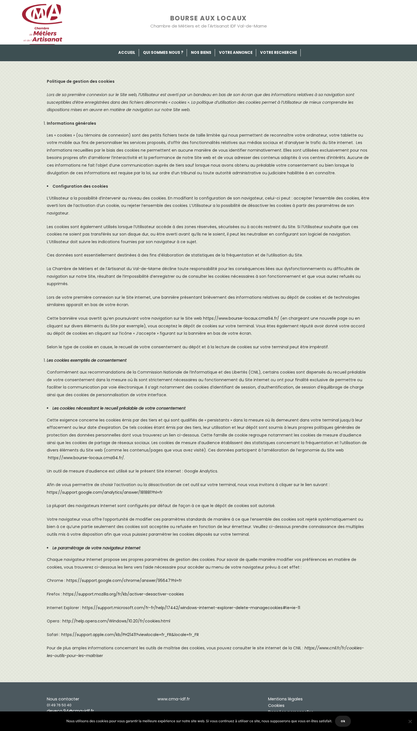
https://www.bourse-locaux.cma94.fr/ (241, 318)
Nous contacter (63, 699)
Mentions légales (285, 699)
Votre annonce (235, 52)
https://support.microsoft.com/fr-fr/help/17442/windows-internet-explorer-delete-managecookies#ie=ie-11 (191, 608)
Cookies (276, 705)
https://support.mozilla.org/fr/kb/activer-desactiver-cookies (123, 594)
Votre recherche (278, 52)
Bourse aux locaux (208, 18)
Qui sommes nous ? (163, 52)
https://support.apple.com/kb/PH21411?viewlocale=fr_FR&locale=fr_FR (130, 634)
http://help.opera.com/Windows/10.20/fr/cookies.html (116, 621)
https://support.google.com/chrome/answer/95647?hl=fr (124, 580)
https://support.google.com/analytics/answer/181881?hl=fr (105, 492)
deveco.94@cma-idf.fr (70, 711)
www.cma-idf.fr (173, 699)
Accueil (126, 52)
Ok (343, 721)
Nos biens (201, 52)
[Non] (410, 721)
